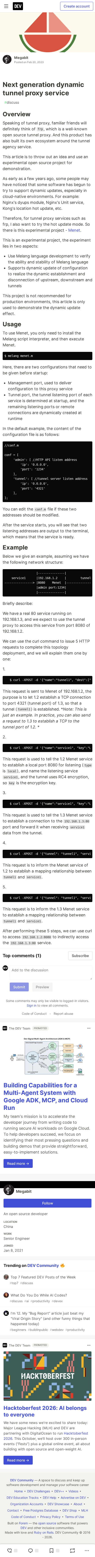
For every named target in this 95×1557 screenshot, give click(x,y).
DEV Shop (70, 1510)
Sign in (31, 1005)
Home (18, 1491)
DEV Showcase (58, 1504)
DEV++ (59, 1491)
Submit (19, 987)
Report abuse (63, 1013)
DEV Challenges (38, 1491)
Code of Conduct (34, 1013)
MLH (84, 1510)
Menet (74, 230)
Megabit (21, 57)
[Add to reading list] (54, 1550)
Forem (23, 1523)
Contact (13, 1510)
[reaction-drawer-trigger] (12, 1550)
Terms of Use (74, 1517)
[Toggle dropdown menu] (88, 1028)
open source (47, 1523)
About (78, 1504)
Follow (47, 1203)
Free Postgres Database (40, 1510)
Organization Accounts (26, 1504)
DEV (24, 1528)
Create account (77, 6)
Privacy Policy (50, 1517)
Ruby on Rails (43, 1532)
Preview (42, 987)
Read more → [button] (18, 1163)
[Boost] (72, 1550)
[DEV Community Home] (17, 6)
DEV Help (49, 1497)
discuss (11, 102)
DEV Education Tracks (22, 1497)
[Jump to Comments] (33, 1550)
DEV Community (43, 1265)
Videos (73, 1491)
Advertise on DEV (73, 1497)
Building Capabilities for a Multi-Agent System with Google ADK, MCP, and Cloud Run (46, 1096)
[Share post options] (86, 1550)
